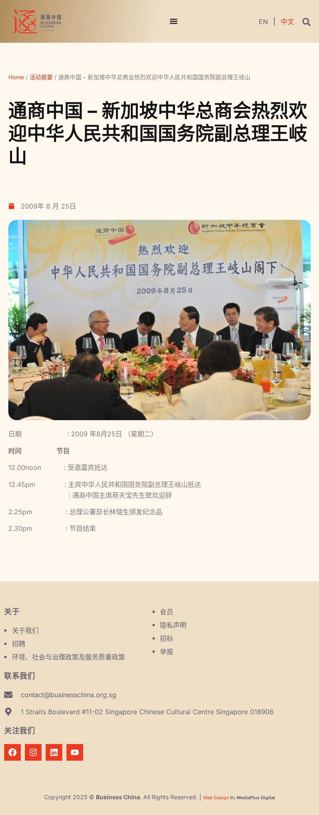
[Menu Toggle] (173, 21)
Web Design (216, 797)
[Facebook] (12, 752)
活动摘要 (41, 77)
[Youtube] (74, 752)
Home (16, 77)
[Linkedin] (54, 752)
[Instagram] (33, 752)
